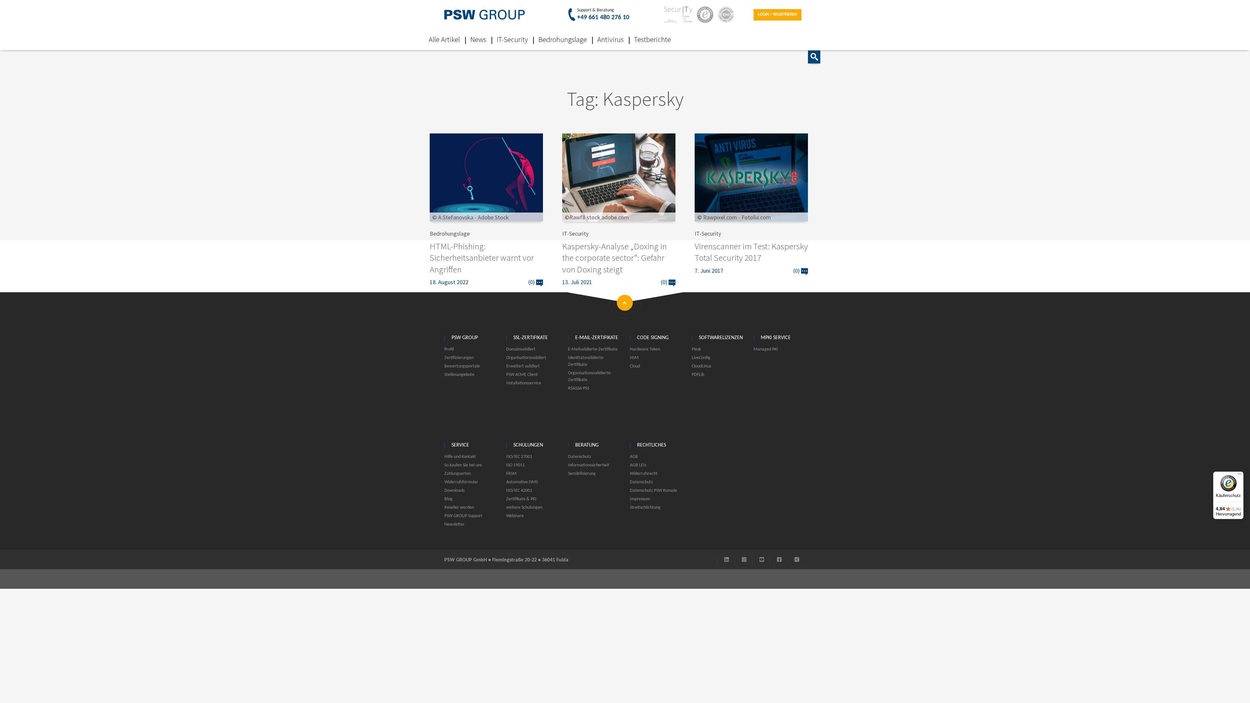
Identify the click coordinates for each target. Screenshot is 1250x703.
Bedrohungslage (562, 39)
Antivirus (610, 39)
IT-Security (512, 39)
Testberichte (652, 39)
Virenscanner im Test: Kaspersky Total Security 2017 (751, 252)
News (478, 39)
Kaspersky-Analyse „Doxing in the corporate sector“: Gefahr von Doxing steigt (614, 257)
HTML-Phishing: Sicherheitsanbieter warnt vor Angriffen (482, 257)
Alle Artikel (444, 39)
